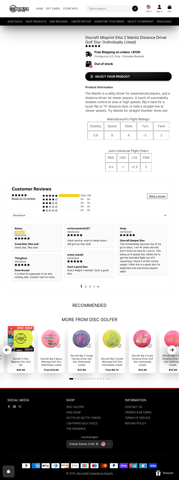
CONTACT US (133, 407)
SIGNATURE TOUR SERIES (109, 21)
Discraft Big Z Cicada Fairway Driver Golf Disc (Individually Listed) (81, 349)
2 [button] (85, 286)
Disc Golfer (83, 473)
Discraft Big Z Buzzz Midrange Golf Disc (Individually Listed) (51, 349)
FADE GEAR (73, 412)
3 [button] (90, 286)
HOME (39, 8)
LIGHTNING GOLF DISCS (82, 423)
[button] (92, 45)
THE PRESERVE (76, 428)
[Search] (135, 9)
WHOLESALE (164, 21)
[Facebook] (8, 406)
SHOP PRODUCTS (36, 21)
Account (159, 8)
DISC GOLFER (75, 407)
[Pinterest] (14, 406)
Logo (19, 8)
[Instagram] (20, 406)
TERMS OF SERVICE (137, 417)
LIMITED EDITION (81, 21)
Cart (169, 8)
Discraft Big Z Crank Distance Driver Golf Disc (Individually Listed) (142, 349)
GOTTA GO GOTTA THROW (83, 417)
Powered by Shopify (101, 473)
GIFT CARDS (53, 8)
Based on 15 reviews (23, 198)
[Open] (9, 471)
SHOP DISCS (15, 21)
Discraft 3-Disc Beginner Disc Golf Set (20, 349)
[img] (37, 238)
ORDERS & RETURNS (138, 412)
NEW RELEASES (59, 21)
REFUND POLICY (135, 423)
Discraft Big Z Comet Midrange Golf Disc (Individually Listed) (112, 349)
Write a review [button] (157, 196)
